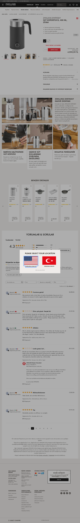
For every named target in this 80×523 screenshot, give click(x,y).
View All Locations (40, 270)
